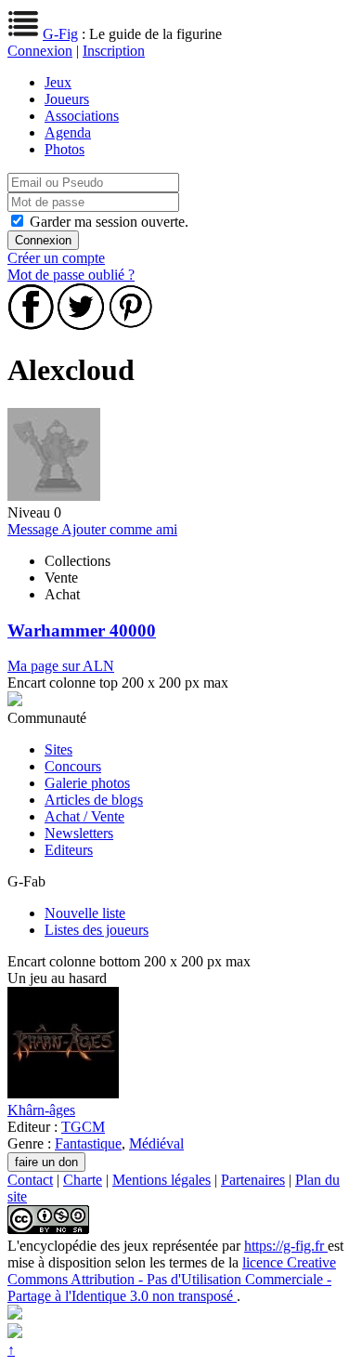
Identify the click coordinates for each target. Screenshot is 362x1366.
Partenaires (253, 1180)
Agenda (68, 132)
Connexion (39, 51)
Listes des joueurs (97, 930)
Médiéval (156, 1143)
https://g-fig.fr (286, 1246)
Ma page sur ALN (60, 666)
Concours (73, 766)
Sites (58, 749)
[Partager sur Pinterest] (131, 325)
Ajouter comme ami (119, 529)
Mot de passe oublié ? (71, 274)
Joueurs (67, 99)
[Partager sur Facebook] (30, 325)
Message (34, 529)
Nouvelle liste (85, 913)
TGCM (83, 1127)
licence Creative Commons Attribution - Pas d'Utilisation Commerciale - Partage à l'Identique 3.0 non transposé (171, 1279)
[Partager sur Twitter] (81, 325)
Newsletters (79, 833)
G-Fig (60, 34)
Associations (82, 116)
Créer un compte (56, 258)
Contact (30, 1180)
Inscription (114, 51)
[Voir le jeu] (63, 1093)
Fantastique (88, 1143)
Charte (82, 1180)
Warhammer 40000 (81, 630)
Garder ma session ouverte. (109, 222)
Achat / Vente (84, 816)
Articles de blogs (94, 800)
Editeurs (69, 850)
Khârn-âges (41, 1110)
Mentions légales (161, 1180)
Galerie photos (87, 783)
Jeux (58, 82)
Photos (64, 149)
